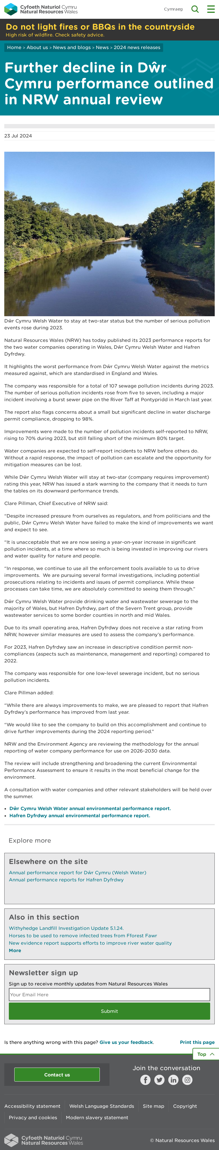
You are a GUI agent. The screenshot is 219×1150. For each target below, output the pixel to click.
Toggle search (195, 9)
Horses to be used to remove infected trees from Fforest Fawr (83, 935)
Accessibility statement (32, 1106)
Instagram (187, 1080)
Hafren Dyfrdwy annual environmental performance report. (79, 815)
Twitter (159, 1080)
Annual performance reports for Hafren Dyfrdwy (66, 880)
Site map (153, 1106)
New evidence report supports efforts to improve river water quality (90, 943)
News (102, 47)
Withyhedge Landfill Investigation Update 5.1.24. (66, 928)
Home (14, 47)
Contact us (57, 1074)
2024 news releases (137, 47)
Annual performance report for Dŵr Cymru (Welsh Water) (77, 872)
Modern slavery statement (97, 1117)
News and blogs (72, 47)
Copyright (185, 1106)
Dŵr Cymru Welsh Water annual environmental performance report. (90, 808)
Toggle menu (211, 9)
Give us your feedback (126, 1042)
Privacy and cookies (33, 1117)
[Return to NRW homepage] (41, 9)
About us (37, 47)
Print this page (197, 1042)
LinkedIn (173, 1080)
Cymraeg (173, 9)
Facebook (145, 1080)
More (15, 950)
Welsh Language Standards (101, 1106)
